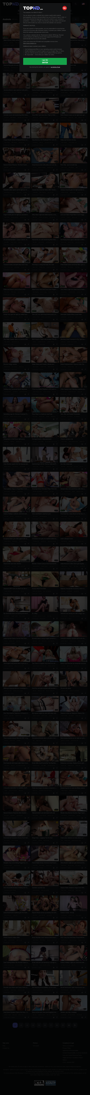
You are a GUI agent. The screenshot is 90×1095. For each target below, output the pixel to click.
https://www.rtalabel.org (29, 43)
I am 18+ (45, 61)
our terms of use (55, 67)
